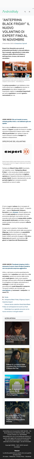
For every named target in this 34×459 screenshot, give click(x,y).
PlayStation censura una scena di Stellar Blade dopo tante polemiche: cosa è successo (16, 339)
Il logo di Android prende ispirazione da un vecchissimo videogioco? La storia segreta (17, 392)
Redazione (12, 456)
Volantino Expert (7, 302)
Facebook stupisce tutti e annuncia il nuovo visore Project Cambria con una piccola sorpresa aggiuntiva (16, 266)
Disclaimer (28, 456)
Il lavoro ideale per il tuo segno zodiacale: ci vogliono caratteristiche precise (15, 418)
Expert (27, 299)
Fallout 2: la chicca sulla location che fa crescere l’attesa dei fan (16, 366)
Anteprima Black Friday (12, 299)
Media (6, 297)
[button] (25, 11)
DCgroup (22, 299)
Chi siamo (5, 456)
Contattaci (17, 447)
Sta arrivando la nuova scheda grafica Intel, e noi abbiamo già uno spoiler (16, 121)
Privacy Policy (20, 456)
